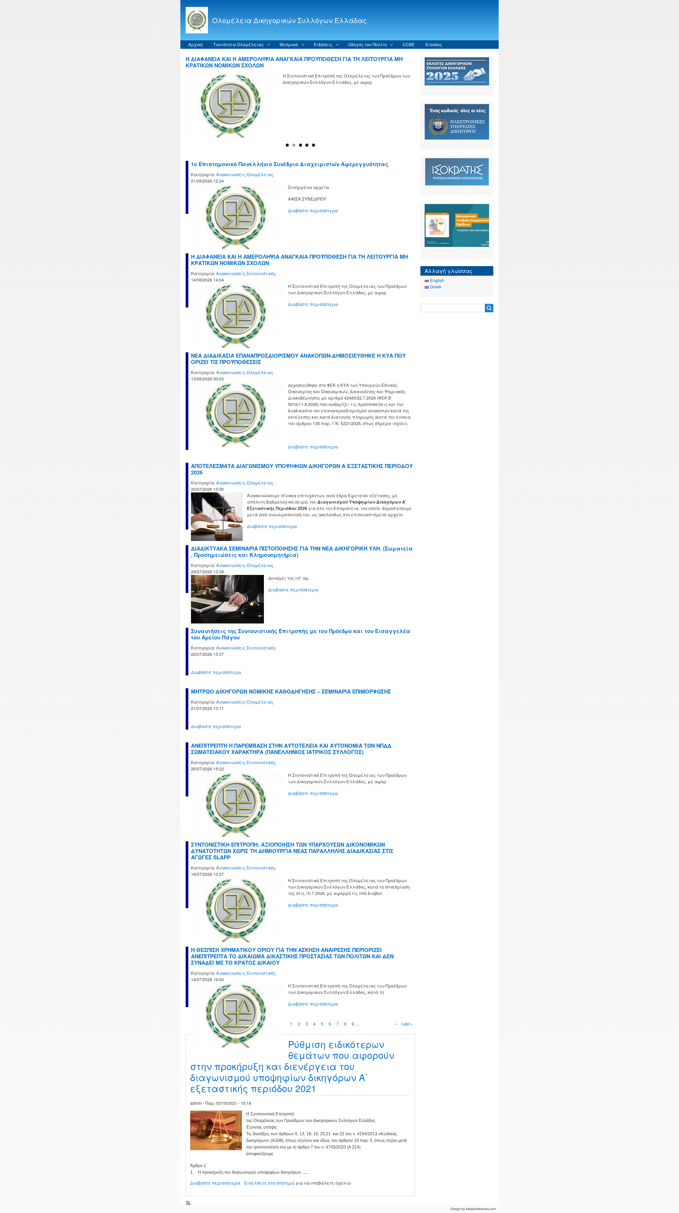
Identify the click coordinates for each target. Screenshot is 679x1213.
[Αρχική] (199, 20)
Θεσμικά (289, 44)
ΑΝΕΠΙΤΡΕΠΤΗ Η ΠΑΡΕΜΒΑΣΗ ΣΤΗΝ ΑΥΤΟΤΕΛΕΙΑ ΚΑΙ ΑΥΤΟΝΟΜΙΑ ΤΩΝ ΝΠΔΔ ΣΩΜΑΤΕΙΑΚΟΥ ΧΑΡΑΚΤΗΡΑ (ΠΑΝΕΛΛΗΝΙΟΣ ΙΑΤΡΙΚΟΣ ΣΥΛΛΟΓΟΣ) (291, 749)
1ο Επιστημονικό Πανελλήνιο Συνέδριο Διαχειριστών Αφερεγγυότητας (289, 164)
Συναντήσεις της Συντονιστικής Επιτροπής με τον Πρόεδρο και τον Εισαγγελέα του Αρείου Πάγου (300, 634)
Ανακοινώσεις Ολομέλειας (244, 174)
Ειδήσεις (323, 44)
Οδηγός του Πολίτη (367, 44)
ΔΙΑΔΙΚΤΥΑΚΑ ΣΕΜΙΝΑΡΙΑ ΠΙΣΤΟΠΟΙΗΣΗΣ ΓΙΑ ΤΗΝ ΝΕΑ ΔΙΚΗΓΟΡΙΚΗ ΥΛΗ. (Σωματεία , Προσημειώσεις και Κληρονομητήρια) (302, 551)
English (436, 280)
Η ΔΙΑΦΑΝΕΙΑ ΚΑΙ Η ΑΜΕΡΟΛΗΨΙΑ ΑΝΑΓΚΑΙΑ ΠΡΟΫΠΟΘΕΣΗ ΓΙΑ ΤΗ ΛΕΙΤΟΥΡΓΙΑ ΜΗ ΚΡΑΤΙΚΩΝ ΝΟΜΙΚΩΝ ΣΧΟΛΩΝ (299, 260)
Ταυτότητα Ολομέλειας (238, 44)
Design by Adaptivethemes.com (473, 1208)
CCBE (409, 44)
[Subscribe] (188, 1202)
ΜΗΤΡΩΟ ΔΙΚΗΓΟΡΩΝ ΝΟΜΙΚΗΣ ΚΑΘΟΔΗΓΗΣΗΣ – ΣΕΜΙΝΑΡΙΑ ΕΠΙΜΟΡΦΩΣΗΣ (291, 691)
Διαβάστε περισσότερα (313, 210)
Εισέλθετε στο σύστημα (269, 1183)
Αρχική (195, 44)
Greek (435, 287)
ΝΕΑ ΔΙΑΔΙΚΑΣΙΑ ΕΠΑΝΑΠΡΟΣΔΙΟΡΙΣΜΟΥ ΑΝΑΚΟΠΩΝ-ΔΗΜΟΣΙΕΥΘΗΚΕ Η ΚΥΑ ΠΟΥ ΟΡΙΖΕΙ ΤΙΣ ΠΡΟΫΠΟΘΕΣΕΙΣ (293, 62)
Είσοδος (433, 44)
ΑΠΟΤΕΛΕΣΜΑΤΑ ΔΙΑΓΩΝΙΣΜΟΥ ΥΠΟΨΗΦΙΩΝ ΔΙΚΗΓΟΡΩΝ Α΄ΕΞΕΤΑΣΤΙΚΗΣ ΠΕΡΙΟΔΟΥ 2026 (302, 469)
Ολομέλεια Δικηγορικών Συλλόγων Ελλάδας (289, 20)
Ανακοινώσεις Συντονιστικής (246, 273)
